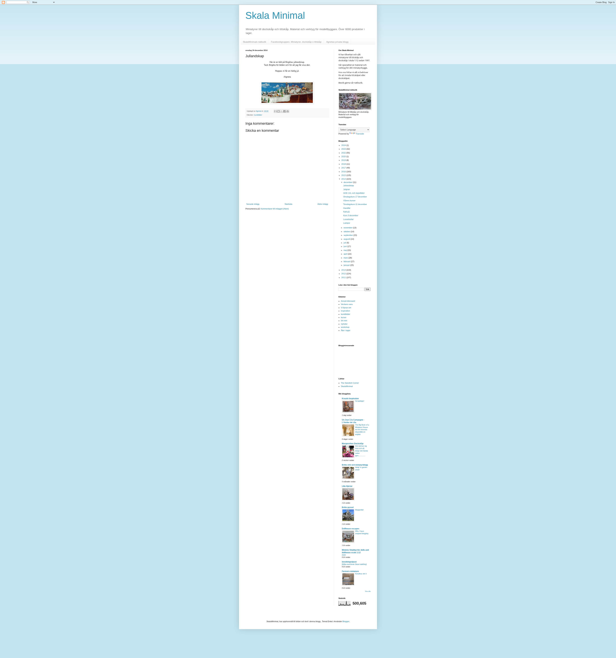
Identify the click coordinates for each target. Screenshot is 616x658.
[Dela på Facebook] (284, 111)
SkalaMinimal (347, 386)
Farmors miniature (350, 571)
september (348, 235)
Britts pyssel (348, 507)
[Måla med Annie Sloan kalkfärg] (354, 564)
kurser (343, 317)
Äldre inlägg (322, 204)
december (348, 182)
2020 (343, 156)
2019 (343, 160)
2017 (343, 168)
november (348, 228)
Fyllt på (346, 212)
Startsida (288, 204)
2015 (343, 175)
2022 (343, 153)
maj (345, 250)
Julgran (346, 189)
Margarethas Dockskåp (352, 443)
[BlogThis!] (278, 111)
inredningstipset (349, 562)
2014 (343, 179)
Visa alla (368, 591)
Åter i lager (345, 330)
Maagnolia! (359, 510)
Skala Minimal (275, 15)
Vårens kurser (349, 201)
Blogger (345, 621)
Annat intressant (348, 301)
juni (345, 246)
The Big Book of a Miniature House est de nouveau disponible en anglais (362, 429)
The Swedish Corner (350, 383)
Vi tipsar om (346, 308)
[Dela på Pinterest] (287, 111)
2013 (343, 270)
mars (346, 258)
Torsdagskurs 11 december (355, 204)
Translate (360, 134)
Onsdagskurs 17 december (355, 197)
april (346, 254)
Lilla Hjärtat (347, 486)
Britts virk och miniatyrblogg (355, 465)
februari (347, 261)
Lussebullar (348, 219)
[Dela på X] (281, 111)
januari (347, 265)
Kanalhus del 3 (361, 574)
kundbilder (258, 115)
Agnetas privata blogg (337, 42)
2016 (343, 172)
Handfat (346, 208)
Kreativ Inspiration (350, 398)
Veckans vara (347, 304)
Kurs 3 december (350, 215)
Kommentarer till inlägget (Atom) (275, 209)
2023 (343, 149)
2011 (343, 277)
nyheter (344, 324)
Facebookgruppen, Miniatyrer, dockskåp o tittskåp (296, 42)
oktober (347, 231)
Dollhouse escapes (350, 529)
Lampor (346, 223)
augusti (347, 239)
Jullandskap (348, 185)
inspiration (345, 311)
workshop (345, 327)
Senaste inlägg (252, 204)
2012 (343, 274)
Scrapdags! (359, 401)
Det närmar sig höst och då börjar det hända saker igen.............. (361, 450)
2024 (343, 145)
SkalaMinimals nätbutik (254, 42)
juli (345, 243)
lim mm (344, 321)
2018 (343, 164)
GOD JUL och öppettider (354, 193)
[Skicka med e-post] (275, 111)
